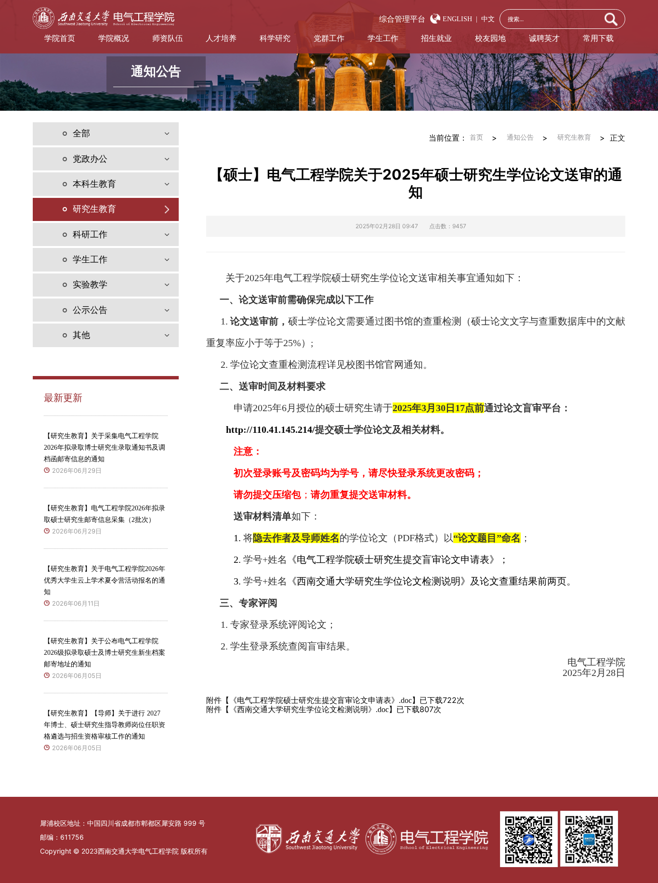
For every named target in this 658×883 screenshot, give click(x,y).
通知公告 (520, 137)
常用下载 (598, 38)
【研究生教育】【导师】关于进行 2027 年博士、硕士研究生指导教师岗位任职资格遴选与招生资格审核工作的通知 (104, 725)
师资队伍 (167, 38)
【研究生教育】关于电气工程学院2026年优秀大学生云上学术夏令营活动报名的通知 (104, 580)
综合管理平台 (402, 19)
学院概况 (113, 38)
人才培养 (221, 38)
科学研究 (275, 38)
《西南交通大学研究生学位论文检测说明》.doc (309, 709)
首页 (476, 137)
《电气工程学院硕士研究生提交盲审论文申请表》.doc (320, 700)
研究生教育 (574, 137)
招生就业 (436, 38)
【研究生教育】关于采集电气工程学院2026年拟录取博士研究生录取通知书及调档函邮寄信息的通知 (104, 447)
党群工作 (329, 38)
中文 (486, 19)
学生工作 (383, 38)
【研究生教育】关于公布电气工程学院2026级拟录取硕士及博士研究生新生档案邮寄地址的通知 (104, 652)
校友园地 (490, 38)
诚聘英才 (544, 38)
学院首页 (59, 38)
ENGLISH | (460, 19)
